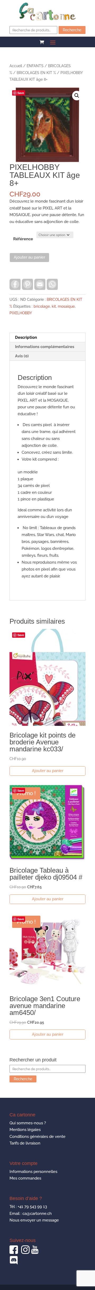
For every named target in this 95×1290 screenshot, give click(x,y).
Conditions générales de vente (37, 1136)
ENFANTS (35, 66)
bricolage (42, 306)
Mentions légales (25, 1129)
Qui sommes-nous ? (28, 1123)
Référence (23, 239)
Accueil (16, 66)
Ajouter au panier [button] (47, 770)
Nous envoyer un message (34, 1220)
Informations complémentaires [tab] (44, 346)
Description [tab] (26, 337)
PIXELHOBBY (21, 313)
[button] (77, 95)
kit (54, 306)
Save (20, 93)
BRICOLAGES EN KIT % (36, 73)
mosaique (66, 306)
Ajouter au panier (29, 257)
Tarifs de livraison (25, 1143)
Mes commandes (25, 1178)
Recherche (72, 30)
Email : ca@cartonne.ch (31, 1213)
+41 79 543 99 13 (32, 1206)
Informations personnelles (33, 1171)
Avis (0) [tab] (22, 356)
